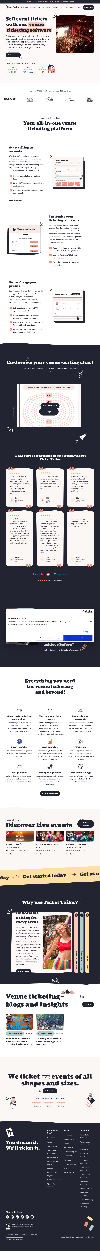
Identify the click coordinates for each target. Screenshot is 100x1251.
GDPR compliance (54, 1180)
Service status (69, 1172)
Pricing (48, 7)
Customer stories (15, 1033)
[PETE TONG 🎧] (20, 836)
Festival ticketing (86, 1199)
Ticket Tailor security (52, 1185)
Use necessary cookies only (49, 638)
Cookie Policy (90, 1237)
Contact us (67, 1135)
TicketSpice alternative (84, 1168)
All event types (85, 1149)
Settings (86, 632)
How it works (25, 7)
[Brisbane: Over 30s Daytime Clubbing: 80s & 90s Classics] (50, 836)
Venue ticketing (86, 1188)
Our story (51, 1138)
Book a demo (68, 1139)
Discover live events (85, 1154)
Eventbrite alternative (84, 1161)
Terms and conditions (51, 1151)
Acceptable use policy (53, 1162)
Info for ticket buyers (52, 1174)
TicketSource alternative (85, 1175)
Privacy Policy (79, 1237)
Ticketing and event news (85, 1143)
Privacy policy (52, 1157)
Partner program (70, 1151)
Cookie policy (52, 1168)
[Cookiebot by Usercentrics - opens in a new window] (83, 611)
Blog (65, 1168)
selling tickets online (17, 164)
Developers (67, 1160)
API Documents (69, 1164)
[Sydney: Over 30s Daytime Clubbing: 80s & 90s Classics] (80, 836)
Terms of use (52, 1146)
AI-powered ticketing (84, 1205)
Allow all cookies (78, 638)
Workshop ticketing (84, 1193)
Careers (50, 1142)
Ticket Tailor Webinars (85, 1136)
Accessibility (68, 1156)
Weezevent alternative (84, 1182)
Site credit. (34, 1234)
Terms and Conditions (67, 1237)
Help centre (68, 1147)
